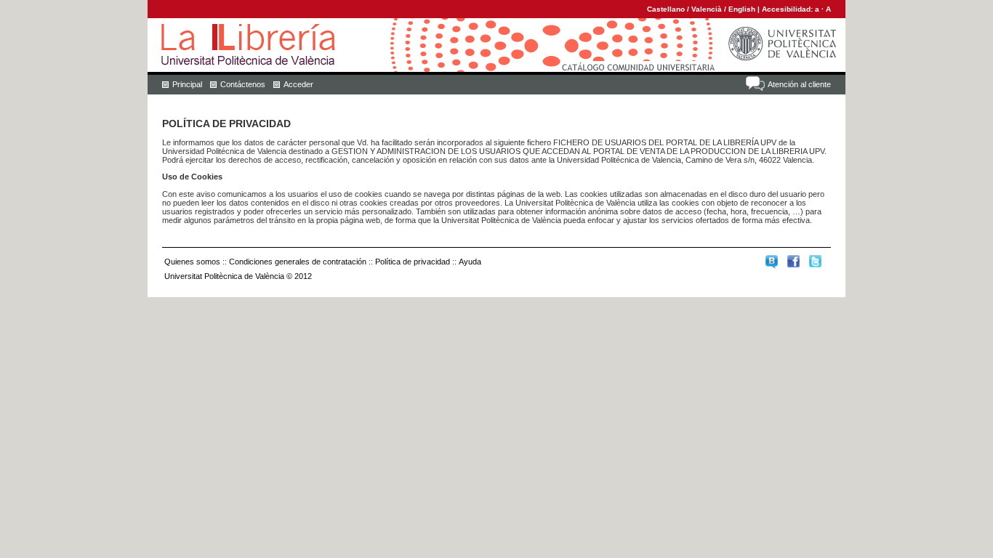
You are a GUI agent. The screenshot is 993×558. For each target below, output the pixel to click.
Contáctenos (242, 84)
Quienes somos (192, 261)
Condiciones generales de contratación (297, 261)
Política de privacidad (412, 261)
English (741, 9)
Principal (187, 84)
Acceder (298, 84)
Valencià (706, 9)
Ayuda (470, 261)
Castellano (666, 9)
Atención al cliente (799, 84)
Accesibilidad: (788, 9)
